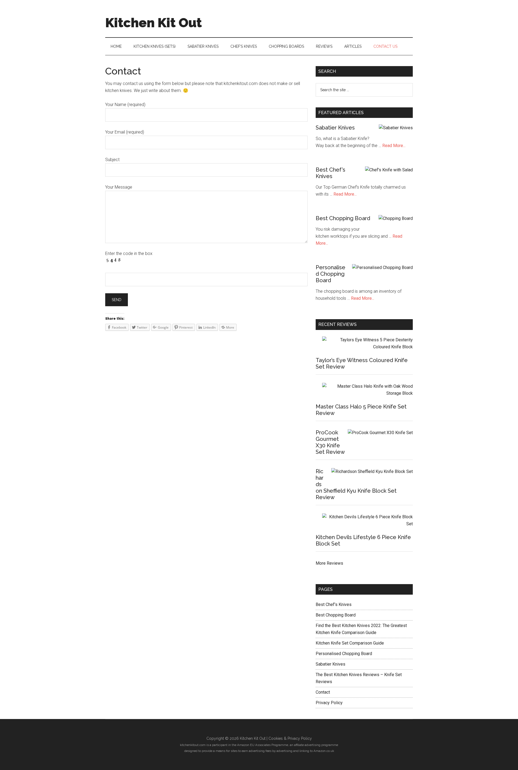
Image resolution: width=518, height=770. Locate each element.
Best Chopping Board (343, 218)
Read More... (393, 145)
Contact (323, 692)
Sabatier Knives (335, 127)
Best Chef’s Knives (330, 172)
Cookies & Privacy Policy (290, 738)
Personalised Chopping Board (330, 274)
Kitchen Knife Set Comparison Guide (350, 643)
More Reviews (329, 563)
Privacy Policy (329, 702)
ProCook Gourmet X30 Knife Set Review (330, 442)
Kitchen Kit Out (153, 22)
